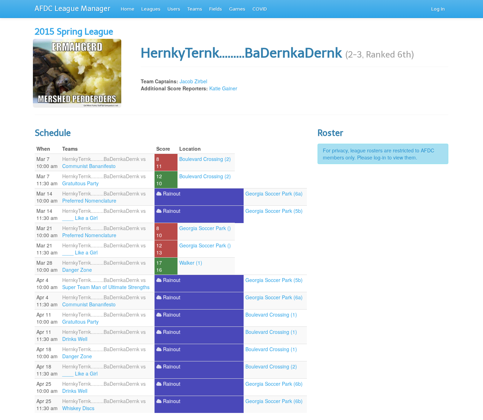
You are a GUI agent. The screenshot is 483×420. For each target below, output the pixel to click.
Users (174, 9)
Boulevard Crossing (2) (205, 158)
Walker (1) (190, 262)
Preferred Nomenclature (89, 200)
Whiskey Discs (78, 408)
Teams (194, 9)
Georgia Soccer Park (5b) (274, 210)
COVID (259, 9)
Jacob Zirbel (193, 81)
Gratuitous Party (80, 183)
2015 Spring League (74, 31)
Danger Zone (77, 269)
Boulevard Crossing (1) (271, 314)
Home (127, 9)
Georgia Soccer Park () (205, 228)
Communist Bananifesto (89, 165)
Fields (215, 9)
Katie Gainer (223, 88)
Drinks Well (74, 338)
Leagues (151, 9)
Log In (438, 9)
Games (237, 9)
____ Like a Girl (80, 217)
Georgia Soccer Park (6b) (274, 383)
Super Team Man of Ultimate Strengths (106, 286)
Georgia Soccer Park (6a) (274, 193)
